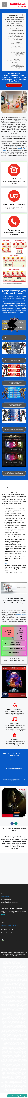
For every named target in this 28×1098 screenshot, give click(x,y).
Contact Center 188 (19, 65)
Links (15, 62)
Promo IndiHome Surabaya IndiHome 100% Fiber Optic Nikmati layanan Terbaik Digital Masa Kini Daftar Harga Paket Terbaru (17, 33)
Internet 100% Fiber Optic (15, 25)
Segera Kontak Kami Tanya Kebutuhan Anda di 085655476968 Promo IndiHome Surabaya (17, 40)
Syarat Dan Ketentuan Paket (16, 36)
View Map (3, 914)
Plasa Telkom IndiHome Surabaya (15, 61)
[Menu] (4, 4)
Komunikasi (18, 45)
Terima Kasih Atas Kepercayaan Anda (19, 51)
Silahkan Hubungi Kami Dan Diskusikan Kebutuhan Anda (19, 48)
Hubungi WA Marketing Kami (14, 768)
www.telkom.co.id (5, 896)
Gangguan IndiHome (19, 64)
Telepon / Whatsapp (18, 43)
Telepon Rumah (15, 28)
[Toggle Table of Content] (23, 15)
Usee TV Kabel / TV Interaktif (15, 27)
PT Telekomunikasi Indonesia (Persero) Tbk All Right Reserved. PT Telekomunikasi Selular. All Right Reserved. (19, 68)
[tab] (8, 632)
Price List (18, 46)
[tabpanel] (14, 660)
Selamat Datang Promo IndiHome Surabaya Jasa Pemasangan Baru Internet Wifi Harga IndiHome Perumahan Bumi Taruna (14, 20)
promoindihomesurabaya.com (9, 925)
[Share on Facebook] (12, 823)
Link (18, 59)
